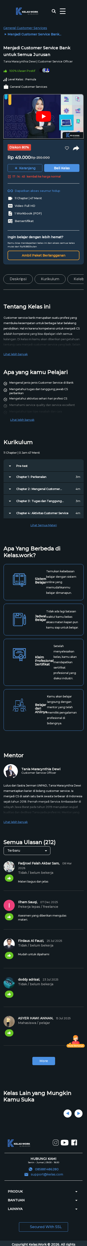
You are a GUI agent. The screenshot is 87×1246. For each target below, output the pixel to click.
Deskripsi (18, 279)
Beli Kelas (62, 168)
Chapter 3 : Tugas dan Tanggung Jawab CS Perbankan (39, 501)
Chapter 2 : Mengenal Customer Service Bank (38, 489)
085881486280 (47, 1169)
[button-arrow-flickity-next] (79, 1113)
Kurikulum (50, 279)
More (43, 1061)
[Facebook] (74, 1145)
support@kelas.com (47, 1174)
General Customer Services (25, 28)
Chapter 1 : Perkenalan (31, 477)
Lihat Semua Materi (44, 525)
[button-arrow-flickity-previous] (68, 1113)
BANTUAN (16, 1200)
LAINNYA (15, 1209)
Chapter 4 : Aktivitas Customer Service (42, 513)
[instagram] (55, 1145)
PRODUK (15, 1191)
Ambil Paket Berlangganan (43, 255)
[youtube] (64, 1146)
